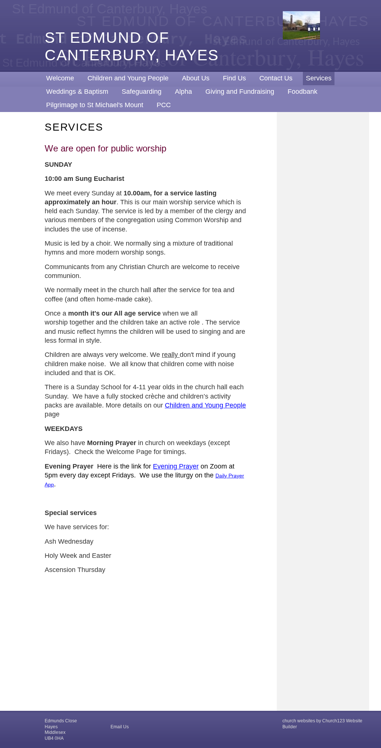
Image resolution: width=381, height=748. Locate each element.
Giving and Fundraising (239, 91)
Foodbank (302, 91)
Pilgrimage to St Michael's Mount (94, 105)
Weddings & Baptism (77, 91)
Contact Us (275, 78)
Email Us (120, 727)
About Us (195, 78)
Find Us (234, 78)
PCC (164, 105)
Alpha (183, 91)
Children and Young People (128, 78)
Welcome (60, 78)
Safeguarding (141, 91)
